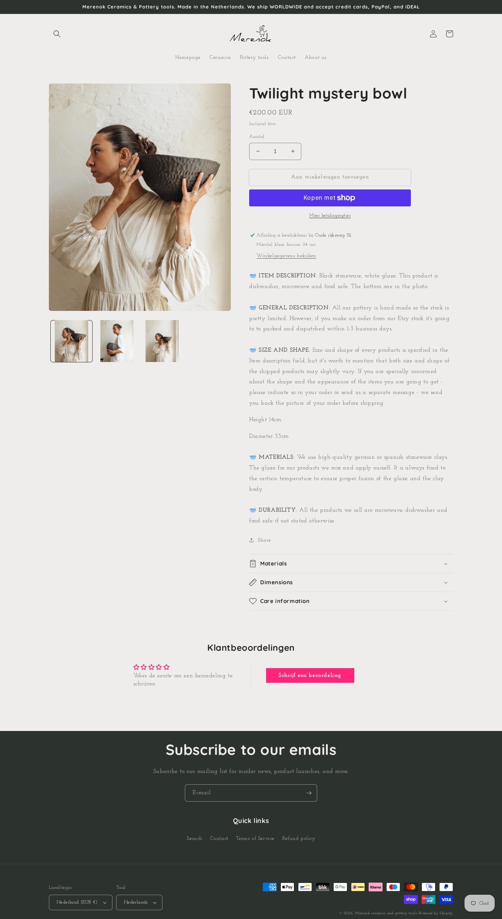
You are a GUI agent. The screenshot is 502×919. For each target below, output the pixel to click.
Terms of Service (255, 838)
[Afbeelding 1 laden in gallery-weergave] (71, 341)
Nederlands (136, 902)
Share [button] (264, 540)
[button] (57, 34)
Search (194, 838)
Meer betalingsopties (330, 215)
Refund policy (298, 838)
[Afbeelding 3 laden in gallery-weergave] (162, 341)
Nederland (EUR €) (77, 902)
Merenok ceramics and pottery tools (386, 913)
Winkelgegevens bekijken (286, 256)
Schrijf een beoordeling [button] (310, 675)
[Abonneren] (309, 793)
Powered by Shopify (436, 913)
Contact (219, 838)
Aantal (256, 136)
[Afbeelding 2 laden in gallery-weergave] (116, 341)
